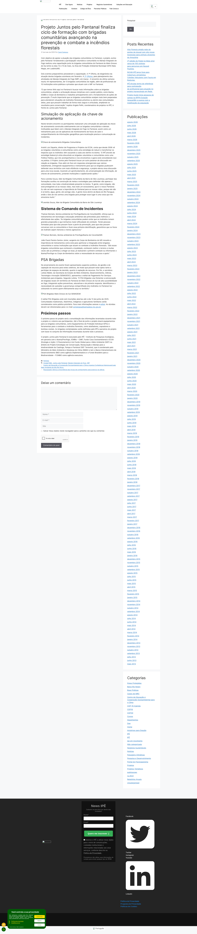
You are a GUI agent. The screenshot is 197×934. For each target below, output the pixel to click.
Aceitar (39, 925)
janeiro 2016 (132, 556)
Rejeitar (40, 920)
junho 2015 (131, 580)
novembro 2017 (133, 489)
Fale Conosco (114, 8)
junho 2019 (131, 423)
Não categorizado (134, 744)
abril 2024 (131, 220)
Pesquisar (131, 21)
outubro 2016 (132, 535)
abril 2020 (131, 388)
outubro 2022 (132, 283)
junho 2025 (131, 171)
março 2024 (132, 223)
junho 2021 (131, 339)
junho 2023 (132, 255)
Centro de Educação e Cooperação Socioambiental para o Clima (141, 700)
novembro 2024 (133, 196)
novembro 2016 (133, 531)
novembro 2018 (133, 447)
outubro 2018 (132, 451)
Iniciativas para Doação (136, 730)
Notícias (79, 4)
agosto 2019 (132, 416)
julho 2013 (131, 657)
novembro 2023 (133, 237)
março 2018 (132, 475)
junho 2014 (131, 622)
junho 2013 (131, 660)
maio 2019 (131, 426)
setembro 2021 (133, 328)
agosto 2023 (132, 248)
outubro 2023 (133, 241)
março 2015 (132, 590)
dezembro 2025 (133, 150)
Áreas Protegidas (134, 683)
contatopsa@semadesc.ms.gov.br (87, 307)
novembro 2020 (133, 363)
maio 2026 (131, 133)
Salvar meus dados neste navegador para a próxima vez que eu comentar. (74, 431)
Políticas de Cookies (129, 906)
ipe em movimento (134, 741)
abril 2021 (131, 346)
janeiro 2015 (132, 597)
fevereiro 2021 (133, 353)
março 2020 (132, 391)
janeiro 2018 (132, 482)
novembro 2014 (133, 604)
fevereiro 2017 (133, 521)
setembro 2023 (133, 244)
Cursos (130, 716)
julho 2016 (131, 545)
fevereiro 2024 (133, 227)
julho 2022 (131, 293)
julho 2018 (131, 461)
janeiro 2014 (132, 639)
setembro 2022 (133, 286)
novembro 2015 (133, 563)
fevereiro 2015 (133, 594)
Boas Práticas (133, 690)
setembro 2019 (133, 412)
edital (102, 304)
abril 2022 (131, 304)
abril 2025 (131, 178)
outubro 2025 (132, 157)
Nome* (86, 815)
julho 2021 (131, 335)
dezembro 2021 (133, 318)
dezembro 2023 (133, 234)
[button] (147, 6)
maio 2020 (131, 384)
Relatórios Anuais (134, 779)
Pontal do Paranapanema (137, 762)
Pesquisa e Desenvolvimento (139, 758)
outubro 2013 (132, 650)
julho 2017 (131, 503)
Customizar (39, 916)
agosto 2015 (132, 573)
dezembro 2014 (133, 601)
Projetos (89, 4)
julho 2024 (131, 209)
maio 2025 (131, 175)
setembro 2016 (133, 538)
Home (129, 727)
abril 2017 (131, 514)
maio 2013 (131, 664)
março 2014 (132, 632)
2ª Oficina (88, 76)
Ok (130, 29)
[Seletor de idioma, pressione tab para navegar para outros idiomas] (153, 6)
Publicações (63, 8)
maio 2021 (131, 342)
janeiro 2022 (132, 314)
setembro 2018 (133, 454)
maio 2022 (131, 300)
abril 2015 (131, 587)
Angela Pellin (47, 363)
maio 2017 (131, 510)
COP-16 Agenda (134, 706)
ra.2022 (130, 776)
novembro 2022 (133, 279)
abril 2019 (131, 430)
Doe (129, 723)
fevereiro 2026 (133, 143)
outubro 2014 (132, 608)
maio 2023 (131, 258)
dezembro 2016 (133, 528)
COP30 (130, 713)
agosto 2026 (132, 122)
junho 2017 (131, 507)
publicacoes (132, 772)
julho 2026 (131, 126)
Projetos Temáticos (135, 769)
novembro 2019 (133, 405)
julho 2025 (131, 168)
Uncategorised (133, 783)
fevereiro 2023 (133, 269)
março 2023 (132, 265)
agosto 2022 (132, 290)
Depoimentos (132, 720)
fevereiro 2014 (133, 636)
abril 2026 (131, 136)
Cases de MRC (133, 694)
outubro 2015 (132, 566)
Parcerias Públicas (100, 8)
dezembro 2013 (133, 643)
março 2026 (132, 140)
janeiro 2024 (132, 230)
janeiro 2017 (132, 524)
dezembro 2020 (133, 360)
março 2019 (132, 433)
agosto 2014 (132, 615)
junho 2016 (131, 549)
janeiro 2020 (132, 398)
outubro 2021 (132, 325)
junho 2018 (131, 465)
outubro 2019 (132, 409)
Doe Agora (69, 4)
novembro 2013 (133, 646)
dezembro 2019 (133, 402)
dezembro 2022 (133, 276)
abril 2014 (131, 629)
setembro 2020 (133, 370)
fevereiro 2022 (133, 311)
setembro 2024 (133, 203)
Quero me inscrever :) (98, 833)
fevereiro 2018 (133, 479)
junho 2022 (131, 297)
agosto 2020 (132, 374)
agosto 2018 (132, 458)
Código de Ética (85, 8)
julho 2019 (131, 419)
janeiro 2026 (132, 147)
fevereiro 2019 (133, 437)
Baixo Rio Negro (133, 687)
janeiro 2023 (132, 272)
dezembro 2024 (133, 192)
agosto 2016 (132, 542)
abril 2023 (131, 262)
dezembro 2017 (133, 486)
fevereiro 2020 (133, 395)
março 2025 (132, 182)
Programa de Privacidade (131, 904)
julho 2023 (131, 251)
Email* (86, 822)
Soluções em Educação (124, 4)
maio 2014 (131, 625)
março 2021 (132, 349)
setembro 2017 (133, 496)
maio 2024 (131, 216)
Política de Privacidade (93, 853)
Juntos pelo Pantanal (60, 363)
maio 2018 (131, 468)
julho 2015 (131, 577)
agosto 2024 (132, 206)
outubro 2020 (133, 367)
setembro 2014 (133, 611)
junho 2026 (132, 129)
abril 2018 (131, 472)
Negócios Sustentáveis (104, 4)
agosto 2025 (132, 164)
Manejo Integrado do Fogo (77, 363)
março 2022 (132, 307)
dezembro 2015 (133, 559)
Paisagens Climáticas (136, 755)
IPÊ (60, 4)
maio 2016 (131, 552)
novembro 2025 (133, 154)
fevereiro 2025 (133, 185)
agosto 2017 (132, 500)
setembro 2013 (133, 653)
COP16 (130, 709)
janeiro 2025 (132, 189)
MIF (88, 363)
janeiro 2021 (132, 356)
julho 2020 (131, 377)
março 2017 (132, 517)
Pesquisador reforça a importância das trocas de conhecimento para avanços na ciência (74, 370)
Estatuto (74, 8)
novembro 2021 (133, 321)
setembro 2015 (133, 570)
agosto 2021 (132, 332)
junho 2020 (132, 381)
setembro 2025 (133, 161)
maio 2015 (131, 584)
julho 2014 (131, 618)
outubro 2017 (132, 493)
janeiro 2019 (132, 440)
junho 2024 (132, 213)
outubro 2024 (133, 199)
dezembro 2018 (133, 444)
